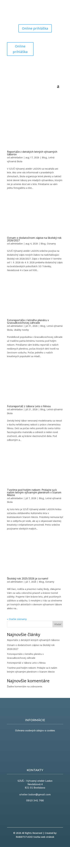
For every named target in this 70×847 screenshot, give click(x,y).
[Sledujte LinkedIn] (53, 44)
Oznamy (51, 243)
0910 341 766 (35, 800)
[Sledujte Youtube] (16, 15)
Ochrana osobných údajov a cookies (35, 730)
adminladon (16, 157)
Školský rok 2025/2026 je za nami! (27, 578)
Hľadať (57, 624)
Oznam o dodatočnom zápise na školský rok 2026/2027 (34, 239)
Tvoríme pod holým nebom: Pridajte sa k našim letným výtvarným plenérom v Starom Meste (34, 492)
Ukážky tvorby (21, 329)
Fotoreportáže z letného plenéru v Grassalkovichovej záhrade (28, 321)
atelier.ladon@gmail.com (35, 794)
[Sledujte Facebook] (9, 15)
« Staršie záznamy (17, 619)
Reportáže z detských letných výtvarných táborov (32, 153)
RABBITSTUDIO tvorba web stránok (35, 836)
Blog (44, 157)
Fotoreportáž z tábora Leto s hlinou (29, 406)
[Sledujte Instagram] (22, 15)
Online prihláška (35, 28)
